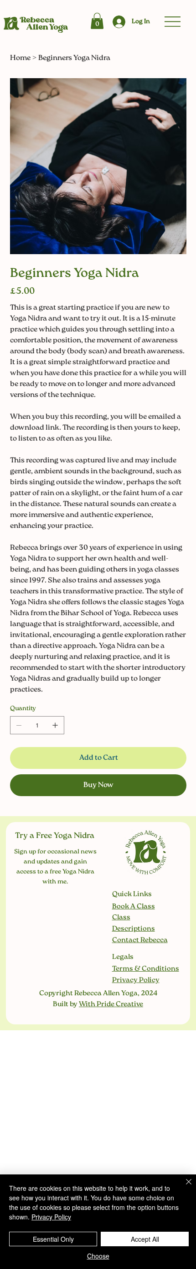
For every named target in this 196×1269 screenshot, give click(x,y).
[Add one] (55, 725)
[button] (97, 21)
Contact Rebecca (140, 940)
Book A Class (133, 906)
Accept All (145, 1239)
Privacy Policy (136, 980)
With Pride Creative (111, 1004)
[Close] (183, 1187)
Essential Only (53, 1239)
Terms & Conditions (145, 968)
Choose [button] (98, 1255)
